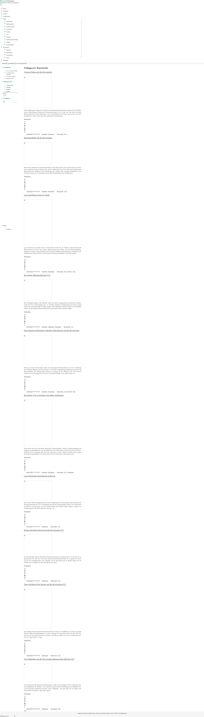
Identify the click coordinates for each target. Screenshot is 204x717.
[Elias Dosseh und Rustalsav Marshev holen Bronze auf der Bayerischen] (38, 364)
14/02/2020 (29, 581)
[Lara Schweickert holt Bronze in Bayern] (38, 499)
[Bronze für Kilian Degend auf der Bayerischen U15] (38, 553)
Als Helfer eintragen (11, 76)
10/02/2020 (29, 655)
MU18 (70, 391)
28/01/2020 (29, 709)
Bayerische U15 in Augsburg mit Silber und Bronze (44, 395)
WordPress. (19, 716)
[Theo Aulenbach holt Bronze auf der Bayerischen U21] (38, 628)
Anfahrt (8, 91)
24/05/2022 (29, 472)
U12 (59, 655)
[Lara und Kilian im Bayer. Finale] (38, 244)
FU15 (65, 271)
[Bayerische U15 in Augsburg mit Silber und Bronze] (38, 445)
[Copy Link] (52, 127)
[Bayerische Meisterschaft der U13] (38, 299)
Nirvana (11, 716)
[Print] (52, 131)
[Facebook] (3, 1)
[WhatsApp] (52, 122)
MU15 (70, 271)
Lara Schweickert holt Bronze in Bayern (39, 476)
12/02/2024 (29, 191)
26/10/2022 (29, 327)
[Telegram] (52, 124)
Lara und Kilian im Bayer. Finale (37, 195)
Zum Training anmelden (11, 70)
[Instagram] (10, 1)
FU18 (65, 391)
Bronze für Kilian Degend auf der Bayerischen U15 (44, 530)
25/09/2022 (29, 391)
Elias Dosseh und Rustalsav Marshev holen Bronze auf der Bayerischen (51, 330)
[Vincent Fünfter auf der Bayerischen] (38, 107)
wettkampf (70, 472)
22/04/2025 (29, 134)
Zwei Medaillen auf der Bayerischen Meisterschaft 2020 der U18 (49, 659)
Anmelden (8, 229)
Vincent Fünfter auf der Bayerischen (38, 72)
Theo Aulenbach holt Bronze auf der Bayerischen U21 (45, 584)
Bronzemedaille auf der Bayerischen (38, 138)
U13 (65, 134)
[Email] (52, 125)
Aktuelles (44, 134)
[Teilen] (52, 132)
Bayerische (60, 134)
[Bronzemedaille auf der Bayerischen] (38, 164)
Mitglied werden (10, 78)
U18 (65, 191)
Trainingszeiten (9, 85)
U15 (74, 271)
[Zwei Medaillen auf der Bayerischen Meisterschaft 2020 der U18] (38, 681)
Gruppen (8, 89)
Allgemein (51, 327)
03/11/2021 (29, 526)
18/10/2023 (29, 271)
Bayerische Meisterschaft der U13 (37, 275)
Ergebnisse (51, 134)
